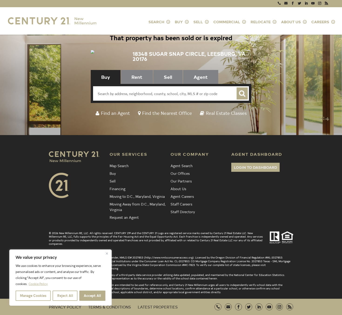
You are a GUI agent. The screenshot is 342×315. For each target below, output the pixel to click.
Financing (117, 188)
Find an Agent (115, 113)
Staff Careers (181, 203)
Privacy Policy (65, 307)
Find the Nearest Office (167, 113)
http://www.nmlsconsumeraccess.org (169, 257)
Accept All (92, 295)
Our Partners (181, 180)
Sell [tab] (168, 77)
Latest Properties (158, 307)
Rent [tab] (136, 77)
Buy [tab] (105, 77)
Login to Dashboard (255, 167)
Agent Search (182, 165)
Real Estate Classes (226, 113)
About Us (178, 188)
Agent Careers (182, 196)
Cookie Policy (38, 284)
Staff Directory (183, 211)
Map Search (119, 165)
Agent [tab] (201, 77)
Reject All (65, 295)
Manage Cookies (33, 295)
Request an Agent (124, 217)
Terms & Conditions (109, 307)
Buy (113, 173)
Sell (113, 180)
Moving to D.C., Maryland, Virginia (137, 196)
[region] (60, 277)
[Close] (107, 253)
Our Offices (180, 173)
